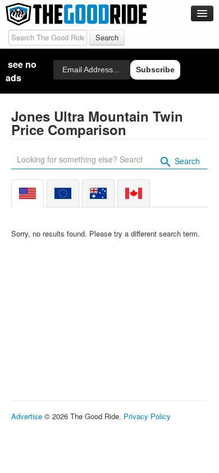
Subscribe (155, 69)
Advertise (26, 416)
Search (186, 160)
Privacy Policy (147, 416)
